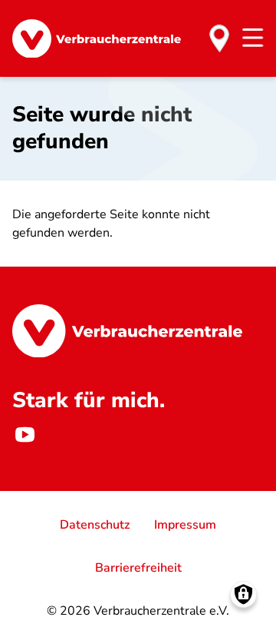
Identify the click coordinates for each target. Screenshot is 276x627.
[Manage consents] (243, 594)
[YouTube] (24, 434)
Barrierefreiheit (138, 567)
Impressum (185, 524)
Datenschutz (95, 524)
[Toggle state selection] (219, 38)
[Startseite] (96, 38)
